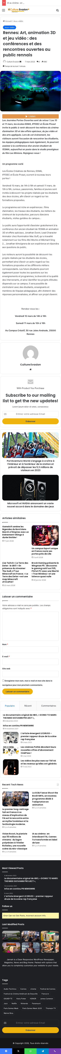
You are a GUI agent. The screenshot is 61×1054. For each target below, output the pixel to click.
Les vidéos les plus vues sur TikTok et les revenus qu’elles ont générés (39, 762)
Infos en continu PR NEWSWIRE (18, 725)
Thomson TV (51, 1008)
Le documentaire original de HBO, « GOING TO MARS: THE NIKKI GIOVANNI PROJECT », (30, 716)
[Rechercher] (57, 11)
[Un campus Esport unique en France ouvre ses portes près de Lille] (45, 535)
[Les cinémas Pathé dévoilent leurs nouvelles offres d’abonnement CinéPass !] (11, 751)
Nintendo (24, 1003)
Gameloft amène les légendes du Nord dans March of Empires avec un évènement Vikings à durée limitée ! (15, 532)
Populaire (10, 705)
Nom (5, 644)
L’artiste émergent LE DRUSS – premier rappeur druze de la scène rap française (38, 736)
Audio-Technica (10, 989)
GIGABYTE (8, 999)
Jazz (6, 1003)
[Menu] (3, 11)
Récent (27, 705)
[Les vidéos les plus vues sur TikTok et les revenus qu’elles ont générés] (11, 767)
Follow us (7, 906)
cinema (33, 989)
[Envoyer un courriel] (20, 62)
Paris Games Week (11, 1008)
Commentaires (48, 705)
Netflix (14, 1003)
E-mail (6, 656)
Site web (6, 668)
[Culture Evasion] (18, 10)
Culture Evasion (13, 62)
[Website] (30, 369)
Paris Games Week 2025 (32, 1008)
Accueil (8, 21)
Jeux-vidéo (18, 21)
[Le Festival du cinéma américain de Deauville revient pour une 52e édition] (11, 936)
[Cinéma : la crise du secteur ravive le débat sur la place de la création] (30, 947)
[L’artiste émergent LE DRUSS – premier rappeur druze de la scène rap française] (11, 737)
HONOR (33, 999)
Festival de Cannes (47, 989)
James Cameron (46, 999)
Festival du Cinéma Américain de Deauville (21, 994)
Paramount (36, 1003)
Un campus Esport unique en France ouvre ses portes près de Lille (45, 551)
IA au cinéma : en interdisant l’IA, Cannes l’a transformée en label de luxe (44, 838)
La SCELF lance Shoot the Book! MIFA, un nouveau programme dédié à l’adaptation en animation (45, 798)
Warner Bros (8, 1013)
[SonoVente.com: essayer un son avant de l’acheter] (50, 947)
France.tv (45, 994)
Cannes (23, 989)
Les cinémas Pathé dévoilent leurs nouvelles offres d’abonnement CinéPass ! (38, 750)
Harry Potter (21, 999)
